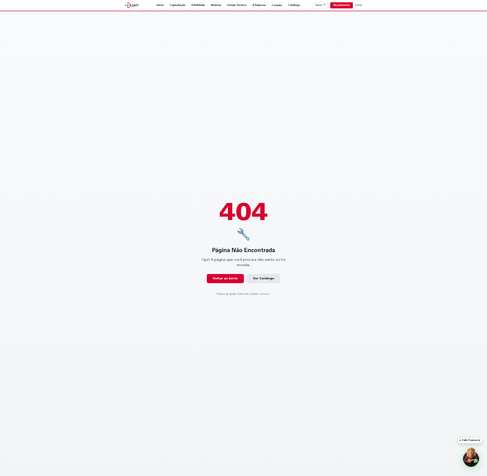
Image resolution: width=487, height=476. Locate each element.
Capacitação (177, 5)
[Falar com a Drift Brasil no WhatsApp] (471, 458)
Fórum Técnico (236, 5)
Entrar (358, 5)
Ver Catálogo (263, 278)
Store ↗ (320, 5)
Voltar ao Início (225, 278)
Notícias (216, 5)
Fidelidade (198, 5)
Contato (277, 5)
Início (160, 5)
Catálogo (294, 5)
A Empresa (259, 5)
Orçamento (341, 5)
